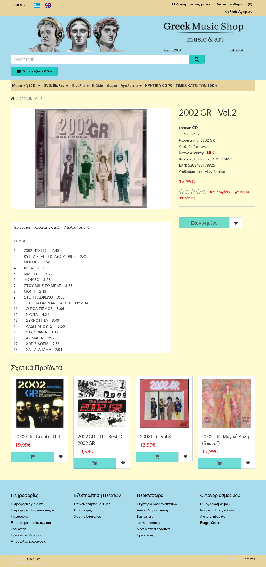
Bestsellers (145, 516)
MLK (210, 153)
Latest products (148, 523)
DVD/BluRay (55, 85)
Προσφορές (145, 535)
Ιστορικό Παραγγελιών (217, 510)
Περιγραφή (21, 227)
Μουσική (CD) (25, 85)
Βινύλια (79, 85)
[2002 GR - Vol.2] (91, 158)
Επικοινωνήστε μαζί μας (92, 504)
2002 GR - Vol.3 (155, 436)
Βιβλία (97, 85)
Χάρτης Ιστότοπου (87, 516)
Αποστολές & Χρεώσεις (28, 541)
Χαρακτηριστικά (47, 227)
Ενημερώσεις (210, 523)
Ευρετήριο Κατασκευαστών (157, 504)
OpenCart (33, 559)
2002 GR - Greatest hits (39, 436)
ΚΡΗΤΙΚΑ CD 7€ (158, 85)
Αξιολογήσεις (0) (77, 227)
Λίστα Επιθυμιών (212, 516)
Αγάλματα (130, 85)
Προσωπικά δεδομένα (27, 535)
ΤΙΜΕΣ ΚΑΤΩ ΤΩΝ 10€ (195, 85)
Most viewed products (153, 529)
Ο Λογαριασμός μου (190, 4)
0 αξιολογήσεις (220, 192)
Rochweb (249, 559)
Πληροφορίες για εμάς (27, 504)
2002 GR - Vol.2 (31, 99)
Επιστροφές (83, 510)
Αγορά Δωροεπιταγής (153, 510)
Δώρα (112, 85)
